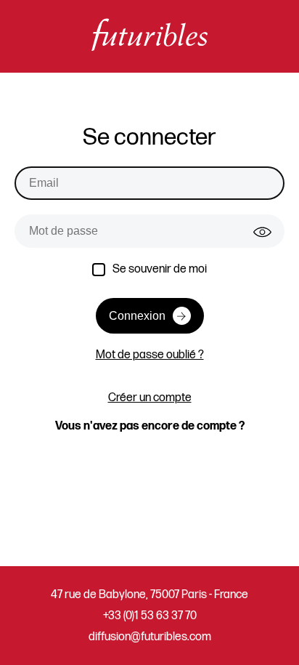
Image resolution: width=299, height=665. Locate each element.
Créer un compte (150, 398)
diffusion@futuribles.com (150, 637)
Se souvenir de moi (159, 269)
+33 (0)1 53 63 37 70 (150, 616)
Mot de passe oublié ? (150, 355)
